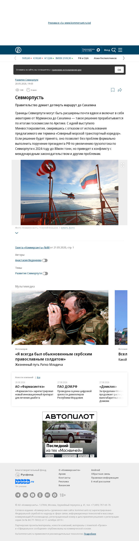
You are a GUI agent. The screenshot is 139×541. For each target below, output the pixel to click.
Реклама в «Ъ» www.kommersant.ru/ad (69, 23)
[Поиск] (114, 50)
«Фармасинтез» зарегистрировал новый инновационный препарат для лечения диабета (34, 394)
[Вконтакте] (25, 495)
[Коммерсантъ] (18, 50)
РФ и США (83, 58)
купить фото (68, 228)
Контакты (64, 477)
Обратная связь (100, 473)
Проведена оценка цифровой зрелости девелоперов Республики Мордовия (74, 394)
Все (38, 377)
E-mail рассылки (100, 481)
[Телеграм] (18, 495)
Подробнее (90, 533)
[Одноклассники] (40, 495)
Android (95, 470)
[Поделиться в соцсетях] (120, 90)
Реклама (64, 481)
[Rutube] (47, 495)
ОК (119, 70)
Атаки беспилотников (105, 58)
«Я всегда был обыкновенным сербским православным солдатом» (53, 356)
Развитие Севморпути (26, 79)
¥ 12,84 (48, 58)
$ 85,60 (26, 58)
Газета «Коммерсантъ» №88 (32, 247)
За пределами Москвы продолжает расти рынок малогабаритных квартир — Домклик (115, 396)
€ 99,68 (37, 58)
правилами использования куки (66, 69)
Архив (62, 473)
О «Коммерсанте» (69, 470)
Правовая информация (105, 477)
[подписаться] (45, 260)
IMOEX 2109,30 (63, 58)
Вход (107, 50)
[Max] (54, 495)
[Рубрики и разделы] (120, 50)
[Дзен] (32, 495)
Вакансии (64, 485)
